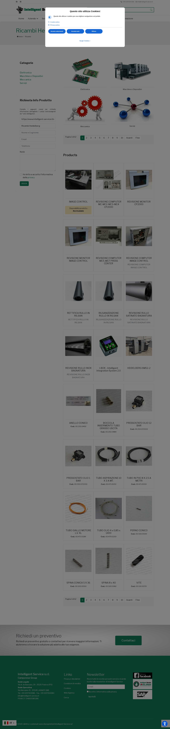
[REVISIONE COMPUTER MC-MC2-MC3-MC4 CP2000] (108, 180)
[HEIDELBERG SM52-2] (139, 346)
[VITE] (139, 560)
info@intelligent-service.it (145, 2)
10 (122, 138)
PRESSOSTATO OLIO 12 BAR (138, 424)
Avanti (129, 138)
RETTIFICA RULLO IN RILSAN (78, 314)
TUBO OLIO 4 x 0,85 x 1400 (108, 531)
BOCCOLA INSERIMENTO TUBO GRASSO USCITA (108, 426)
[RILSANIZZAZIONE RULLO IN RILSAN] (108, 291)
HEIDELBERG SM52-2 (138, 368)
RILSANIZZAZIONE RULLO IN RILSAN (109, 314)
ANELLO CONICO (78, 423)
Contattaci (128, 640)
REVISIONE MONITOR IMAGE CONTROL (78, 259)
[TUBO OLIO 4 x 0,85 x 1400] (108, 508)
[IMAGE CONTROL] (78, 180)
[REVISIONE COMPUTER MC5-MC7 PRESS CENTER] (108, 236)
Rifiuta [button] (94, 31)
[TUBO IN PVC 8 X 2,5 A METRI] (139, 456)
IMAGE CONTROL (78, 201)
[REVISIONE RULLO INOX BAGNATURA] (78, 346)
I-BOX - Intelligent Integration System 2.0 (108, 369)
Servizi (23, 83)
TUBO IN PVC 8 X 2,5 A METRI (139, 479)
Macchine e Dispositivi (31, 76)
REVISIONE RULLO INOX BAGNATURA (78, 369)
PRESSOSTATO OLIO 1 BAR (78, 479)
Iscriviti (92, 696)
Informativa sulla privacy (107, 692)
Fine (138, 138)
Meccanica (25, 79)
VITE (139, 582)
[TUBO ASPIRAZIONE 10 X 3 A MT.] (108, 456)
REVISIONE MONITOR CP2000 (139, 203)
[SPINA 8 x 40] (108, 561)
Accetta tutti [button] (75, 31)
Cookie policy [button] (54, 22)
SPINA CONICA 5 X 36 (78, 582)
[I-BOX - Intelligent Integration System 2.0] (108, 346)
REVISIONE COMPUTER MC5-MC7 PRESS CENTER (108, 261)
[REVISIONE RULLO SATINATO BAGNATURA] (139, 291)
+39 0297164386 (128, 2)
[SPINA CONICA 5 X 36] (78, 561)
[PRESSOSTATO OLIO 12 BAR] (139, 401)
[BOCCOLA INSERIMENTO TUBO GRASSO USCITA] (108, 401)
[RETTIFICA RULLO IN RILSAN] (78, 291)
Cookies (67, 688)
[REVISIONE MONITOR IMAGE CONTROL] (78, 236)
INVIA (24, 183)
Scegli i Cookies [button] (85, 41)
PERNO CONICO (139, 530)
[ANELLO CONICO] (78, 401)
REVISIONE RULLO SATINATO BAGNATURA (139, 314)
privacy (31, 177)
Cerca (66, 697)
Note (22, 152)
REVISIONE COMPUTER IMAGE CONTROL (139, 259)
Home (21, 18)
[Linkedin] (20, 2)
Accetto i (102, 692)
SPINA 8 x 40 (109, 582)
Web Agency (69, 693)
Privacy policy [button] (55, 25)
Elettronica (25, 72)
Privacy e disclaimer (72, 679)
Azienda (32, 18)
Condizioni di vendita (72, 683)
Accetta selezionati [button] (57, 31)
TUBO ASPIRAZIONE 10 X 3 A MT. (108, 479)
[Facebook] (16, 2)
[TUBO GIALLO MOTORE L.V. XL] (78, 508)
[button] (165, 724)
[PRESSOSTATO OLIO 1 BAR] (78, 456)
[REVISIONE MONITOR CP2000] (139, 180)
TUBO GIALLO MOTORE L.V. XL (78, 531)
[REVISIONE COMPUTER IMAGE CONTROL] (139, 236)
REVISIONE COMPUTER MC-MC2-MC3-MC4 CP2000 (108, 204)
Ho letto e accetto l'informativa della (38, 176)
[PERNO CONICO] (139, 508)
